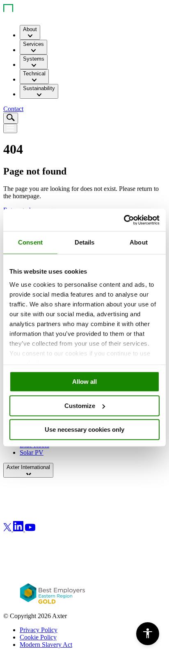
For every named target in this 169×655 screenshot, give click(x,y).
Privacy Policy (38, 629)
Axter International (28, 467)
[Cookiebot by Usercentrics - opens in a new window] (124, 220)
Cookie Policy (38, 637)
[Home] (25, 14)
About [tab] (139, 242)
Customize (79, 405)
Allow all (84, 381)
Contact (13, 108)
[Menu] (10, 128)
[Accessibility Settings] (147, 633)
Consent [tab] (30, 242)
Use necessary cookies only (84, 429)
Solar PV (31, 452)
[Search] (10, 118)
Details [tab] (85, 242)
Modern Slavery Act (46, 644)
